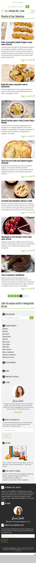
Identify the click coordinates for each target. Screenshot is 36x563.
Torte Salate (6, 344)
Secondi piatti (7, 336)
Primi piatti (6, 334)
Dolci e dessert (7, 349)
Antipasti (5, 329)
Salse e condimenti (8, 352)
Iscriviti (7, 436)
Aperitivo (5, 331)
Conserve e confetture (9, 355)
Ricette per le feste (8, 357)
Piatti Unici (6, 347)
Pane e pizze (6, 342)
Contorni (5, 339)
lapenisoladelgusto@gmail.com (19, 522)
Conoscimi (17, 412)
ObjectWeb (24, 549)
